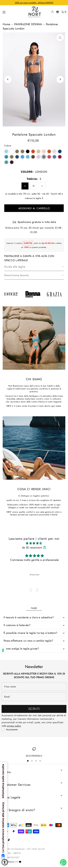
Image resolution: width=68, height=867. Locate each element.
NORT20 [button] (28, 243)
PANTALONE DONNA (28, 24)
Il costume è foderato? (17, 625)
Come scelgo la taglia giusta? (21, 648)
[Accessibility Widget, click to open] (5, 862)
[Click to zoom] (60, 37)
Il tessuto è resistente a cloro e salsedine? (29, 617)
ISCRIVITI (34, 709)
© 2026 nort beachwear (14, 848)
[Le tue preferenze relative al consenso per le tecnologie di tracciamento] (3, 650)
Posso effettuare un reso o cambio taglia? (28, 641)
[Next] (60, 79)
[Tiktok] (9, 839)
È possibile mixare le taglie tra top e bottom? (30, 633)
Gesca (11, 861)
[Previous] (7, 79)
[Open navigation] (13, 12)
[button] (6, 151)
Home (6, 24)
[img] (34, 543)
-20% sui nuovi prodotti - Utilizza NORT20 (34, 2)
